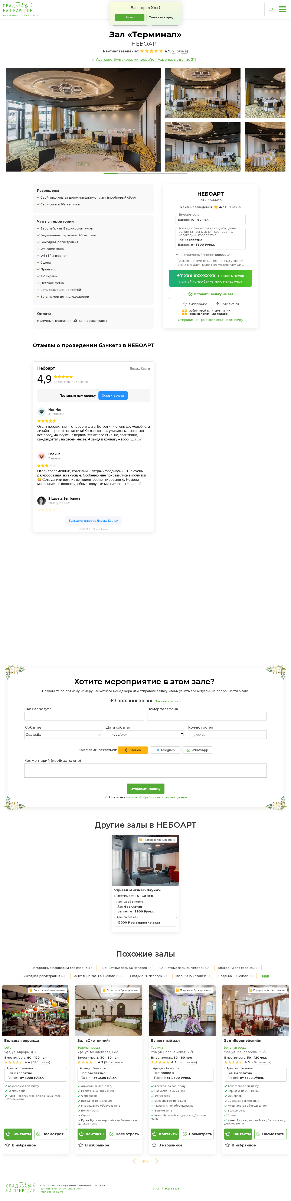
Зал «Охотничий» (94, 1041)
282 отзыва (40, 1062)
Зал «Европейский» (242, 1041)
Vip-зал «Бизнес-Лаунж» (137, 890)
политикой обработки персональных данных (156, 797)
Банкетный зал (165, 1041)
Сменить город (161, 17)
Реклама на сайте (51, 1191)
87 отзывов (187, 1062)
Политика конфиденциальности (61, 1188)
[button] (136, 1161)
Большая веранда (21, 1041)
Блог (156, 1188)
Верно (130, 17)
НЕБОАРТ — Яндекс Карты (93, 529)
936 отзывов (114, 1062)
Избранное (171, 1188)
